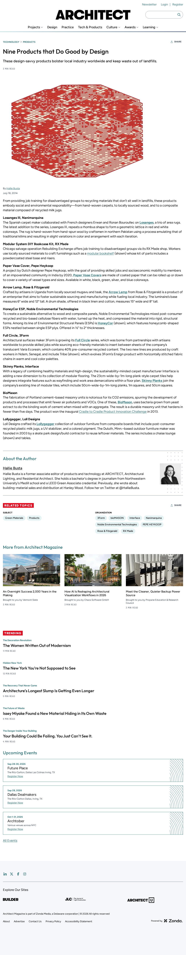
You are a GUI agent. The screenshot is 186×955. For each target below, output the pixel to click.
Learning (149, 27)
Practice (68, 27)
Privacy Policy (53, 921)
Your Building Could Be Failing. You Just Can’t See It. (47, 736)
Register (177, 4)
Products (29, 42)
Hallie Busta (13, 188)
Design (52, 27)
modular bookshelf (100, 253)
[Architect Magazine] (93, 15)
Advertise (19, 921)
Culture (111, 27)
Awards (130, 27)
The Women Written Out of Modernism (37, 645)
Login (164, 4)
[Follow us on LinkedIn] (5, 874)
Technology (11, 42)
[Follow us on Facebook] (18, 874)
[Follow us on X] (11, 874)
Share (177, 41)
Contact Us (35, 921)
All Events (10, 841)
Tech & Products (90, 27)
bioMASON (117, 518)
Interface (135, 518)
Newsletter (149, 4)
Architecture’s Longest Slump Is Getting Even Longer (48, 690)
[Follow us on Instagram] (25, 874)
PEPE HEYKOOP (152, 524)
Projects (34, 27)
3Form (101, 518)
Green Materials (14, 518)
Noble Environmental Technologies (117, 524)
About (6, 921)
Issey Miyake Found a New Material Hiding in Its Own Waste (54, 713)
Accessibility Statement (78, 921)
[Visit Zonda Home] (167, 920)
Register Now (15, 776)
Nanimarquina (154, 518)
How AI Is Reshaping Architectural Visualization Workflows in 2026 (86, 593)
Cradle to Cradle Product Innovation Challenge (113, 412)
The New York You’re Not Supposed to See (39, 668)
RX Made (128, 531)
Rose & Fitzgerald (107, 531)
